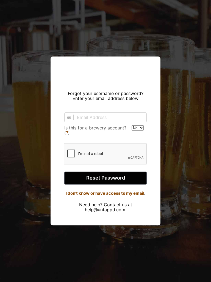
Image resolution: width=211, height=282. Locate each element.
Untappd (105, 72)
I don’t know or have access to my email (105, 193)
